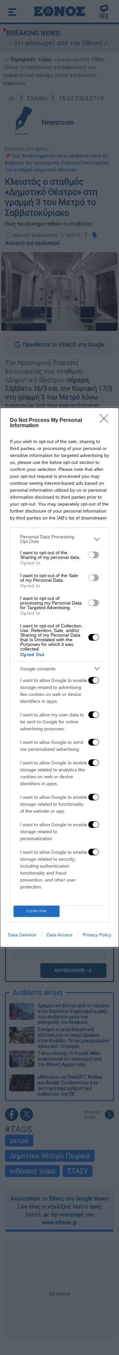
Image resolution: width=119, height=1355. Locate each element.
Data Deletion (22, 934)
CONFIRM (37, 911)
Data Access (59, 934)
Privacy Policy (97, 934)
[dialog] (59, 677)
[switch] (93, 555)
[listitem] (59, 539)
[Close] (106, 420)
